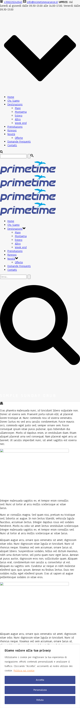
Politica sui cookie (24, 670)
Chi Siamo (13, 101)
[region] (40, 676)
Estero (18, 115)
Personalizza (40, 690)
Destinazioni (15, 104)
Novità (11, 134)
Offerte (19, 138)
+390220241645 (13, 2)
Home (10, 97)
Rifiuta (40, 700)
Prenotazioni (15, 127)
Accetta (40, 680)
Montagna (21, 112)
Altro (18, 119)
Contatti (12, 145)
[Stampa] (1, 404)
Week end (21, 123)
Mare (18, 108)
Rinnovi (12, 130)
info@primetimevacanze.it (42, 2)
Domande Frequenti (19, 141)
